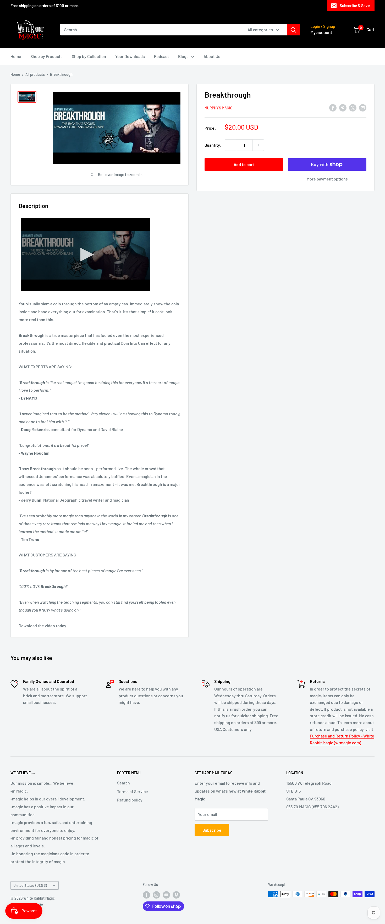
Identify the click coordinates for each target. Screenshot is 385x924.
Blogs (183, 56)
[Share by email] (362, 107)
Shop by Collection (89, 56)
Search (123, 782)
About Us (212, 56)
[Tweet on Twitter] (352, 107)
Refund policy (129, 799)
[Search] (293, 29)
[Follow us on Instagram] (156, 894)
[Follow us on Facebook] (146, 894)
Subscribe (211, 829)
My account (321, 32)
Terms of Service (132, 791)
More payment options (327, 178)
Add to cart (244, 164)
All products (35, 74)
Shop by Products (46, 56)
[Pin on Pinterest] (342, 107)
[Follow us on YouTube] (166, 894)
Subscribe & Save (355, 5)
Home (15, 56)
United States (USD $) (30, 885)
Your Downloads (130, 56)
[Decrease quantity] (230, 145)
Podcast (161, 56)
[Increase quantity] (258, 145)
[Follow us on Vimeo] (176, 894)
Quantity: (213, 144)
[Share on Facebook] (333, 107)
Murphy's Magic (219, 108)
